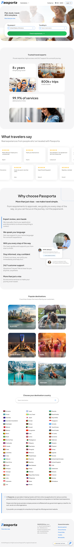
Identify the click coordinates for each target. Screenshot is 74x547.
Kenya (30, 424)
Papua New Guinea (34, 475)
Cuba (7, 456)
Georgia (8, 471)
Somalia (54, 424)
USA (53, 465)
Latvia (30, 436)
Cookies (60, 534)
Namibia (31, 462)
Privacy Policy (61, 532)
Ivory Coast (32, 414)
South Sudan (55, 430)
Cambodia (9, 443)
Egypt (7, 465)
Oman (30, 468)
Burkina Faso (9, 440)
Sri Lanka (54, 433)
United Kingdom (56, 462)
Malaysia (31, 443)
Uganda (54, 452)
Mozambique (32, 456)
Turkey (53, 449)
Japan (30, 417)
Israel (30, 411)
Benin (7, 433)
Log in (67, 3)
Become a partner (62, 527)
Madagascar (32, 440)
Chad (7, 449)
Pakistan (31, 471)
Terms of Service (62, 529)
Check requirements (36, 33)
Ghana (7, 475)
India (7, 478)
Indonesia (8, 481)
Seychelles (55, 417)
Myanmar (31, 459)
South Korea (55, 427)
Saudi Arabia (55, 414)
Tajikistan (54, 440)
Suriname (54, 436)
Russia (30, 484)
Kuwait (31, 427)
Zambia (54, 478)
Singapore (55, 421)
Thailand (54, 446)
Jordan (31, 421)
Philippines (32, 478)
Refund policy (61, 537)
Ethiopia (8, 468)
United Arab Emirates (58, 459)
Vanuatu (54, 471)
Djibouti (8, 459)
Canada (8, 446)
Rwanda (54, 411)
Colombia (8, 452)
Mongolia (31, 449)
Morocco (31, 452)
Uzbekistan (55, 468)
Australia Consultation (12, 421)
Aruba (7, 414)
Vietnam (54, 475)
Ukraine (54, 456)
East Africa (9, 462)
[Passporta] (9, 3)
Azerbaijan (9, 424)
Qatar (30, 481)
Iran (7, 484)
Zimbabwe (55, 481)
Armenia (8, 411)
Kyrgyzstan (32, 430)
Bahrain (8, 427)
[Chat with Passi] (70, 543)
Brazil (7, 436)
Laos (30, 433)
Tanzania (54, 443)
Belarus (8, 430)
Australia (8, 417)
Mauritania (32, 446)
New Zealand (32, 465)
